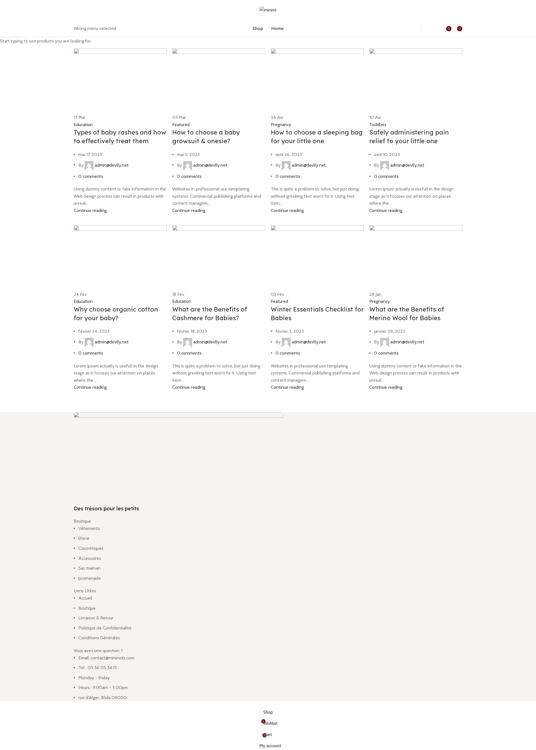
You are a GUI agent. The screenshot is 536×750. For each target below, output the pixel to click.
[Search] (411, 28)
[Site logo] (268, 9)
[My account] (432, 28)
